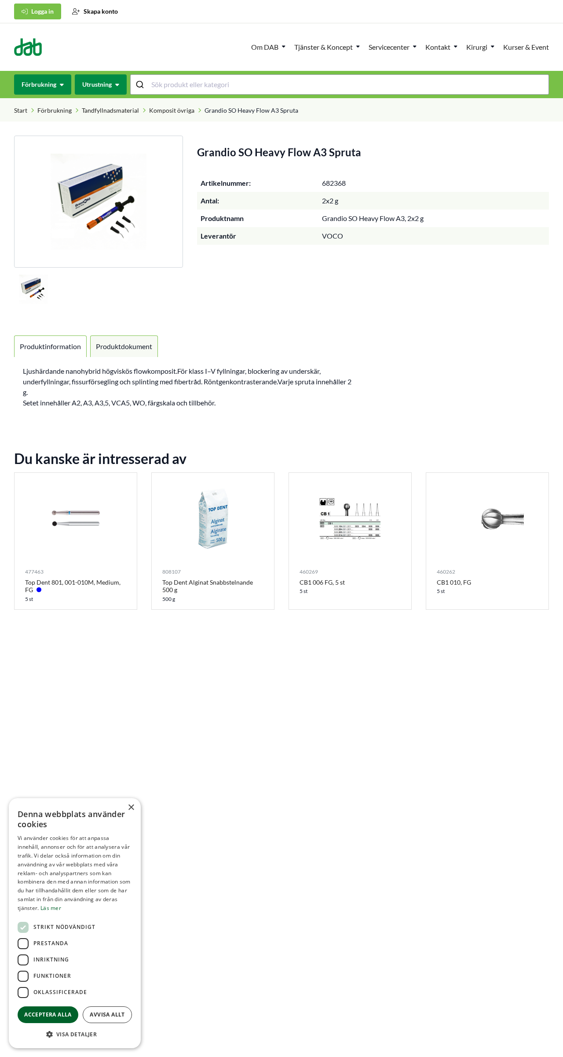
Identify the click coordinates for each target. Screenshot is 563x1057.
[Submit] (141, 84)
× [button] (131, 807)
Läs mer (50, 908)
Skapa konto (101, 11)
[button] (75, 1034)
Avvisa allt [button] (107, 1014)
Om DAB (264, 47)
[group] (98, 202)
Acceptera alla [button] (48, 1014)
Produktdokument (124, 346)
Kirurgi (476, 47)
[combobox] (339, 84)
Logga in (42, 11)
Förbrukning (54, 110)
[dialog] (75, 923)
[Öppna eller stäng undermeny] (283, 46)
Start (20, 110)
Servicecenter (389, 47)
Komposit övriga (171, 110)
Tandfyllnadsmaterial (110, 110)
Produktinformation (50, 346)
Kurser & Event (526, 47)
